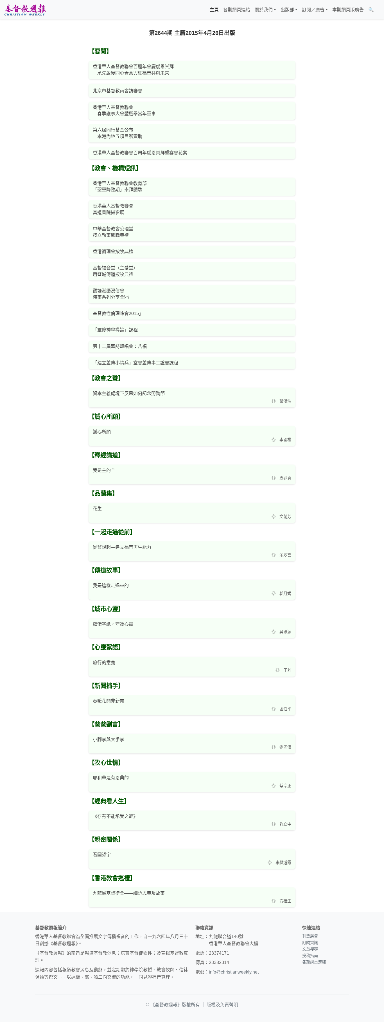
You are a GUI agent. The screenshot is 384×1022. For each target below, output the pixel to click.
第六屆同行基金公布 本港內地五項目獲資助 (117, 133)
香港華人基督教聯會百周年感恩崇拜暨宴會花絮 (140, 152)
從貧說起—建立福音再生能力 (122, 547)
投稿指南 (310, 955)
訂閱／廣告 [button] (313, 9)
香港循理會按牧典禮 (113, 251)
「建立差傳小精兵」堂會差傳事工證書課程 (135, 362)
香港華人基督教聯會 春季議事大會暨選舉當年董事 (124, 110)
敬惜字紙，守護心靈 (113, 624)
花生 (97, 508)
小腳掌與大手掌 (108, 739)
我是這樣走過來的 (111, 585)
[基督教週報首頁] (25, 9)
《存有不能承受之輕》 (115, 816)
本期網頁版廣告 (348, 9)
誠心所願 (102, 431)
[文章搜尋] (378, 10)
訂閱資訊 (310, 942)
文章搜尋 (310, 949)
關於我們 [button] (264, 9)
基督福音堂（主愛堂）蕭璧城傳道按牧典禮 (115, 270)
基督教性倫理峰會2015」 (118, 313)
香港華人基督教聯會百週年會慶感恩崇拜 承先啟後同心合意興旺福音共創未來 (133, 69)
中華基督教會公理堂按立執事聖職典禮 (113, 231)
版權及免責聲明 (222, 1004)
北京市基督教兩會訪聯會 (117, 90)
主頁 (214, 9)
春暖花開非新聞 (108, 701)
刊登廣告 (310, 936)
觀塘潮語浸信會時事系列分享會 (111, 293)
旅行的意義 (104, 662)
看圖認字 (102, 854)
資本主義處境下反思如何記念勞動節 (129, 393)
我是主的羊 (104, 470)
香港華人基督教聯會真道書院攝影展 (113, 209)
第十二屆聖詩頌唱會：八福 (120, 346)
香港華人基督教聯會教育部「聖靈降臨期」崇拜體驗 (120, 186)
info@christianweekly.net (234, 972)
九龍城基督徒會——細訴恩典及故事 (129, 893)
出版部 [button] (287, 9)
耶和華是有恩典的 (111, 777)
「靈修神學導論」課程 (115, 329)
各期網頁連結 (236, 9)
